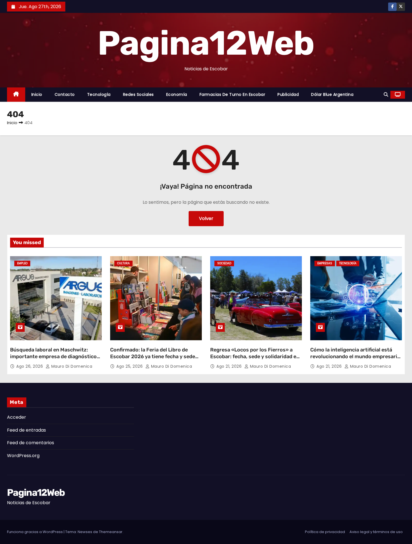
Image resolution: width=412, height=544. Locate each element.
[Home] (16, 94)
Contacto (65, 94)
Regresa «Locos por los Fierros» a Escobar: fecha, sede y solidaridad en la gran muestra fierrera (254, 356)
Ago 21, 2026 (229, 366)
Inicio (36, 94)
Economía (176, 94)
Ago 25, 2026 (130, 366)
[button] (386, 94)
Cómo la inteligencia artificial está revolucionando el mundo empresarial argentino (355, 356)
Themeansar (110, 531)
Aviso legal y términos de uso (376, 531)
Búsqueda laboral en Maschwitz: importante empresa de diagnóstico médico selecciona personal (53, 356)
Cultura (123, 263)
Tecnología (99, 94)
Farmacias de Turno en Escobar (232, 94)
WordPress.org (23, 455)
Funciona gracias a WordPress (35, 531)
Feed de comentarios (30, 442)
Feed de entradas (26, 430)
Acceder (16, 417)
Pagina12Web (206, 43)
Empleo (22, 263)
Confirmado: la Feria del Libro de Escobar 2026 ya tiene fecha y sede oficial (152, 356)
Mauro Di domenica (71, 366)
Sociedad (224, 263)
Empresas (324, 263)
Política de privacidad (325, 531)
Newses (85, 531)
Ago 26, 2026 (30, 366)
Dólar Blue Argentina (332, 94)
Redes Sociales (138, 94)
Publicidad (288, 94)
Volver (206, 218)
